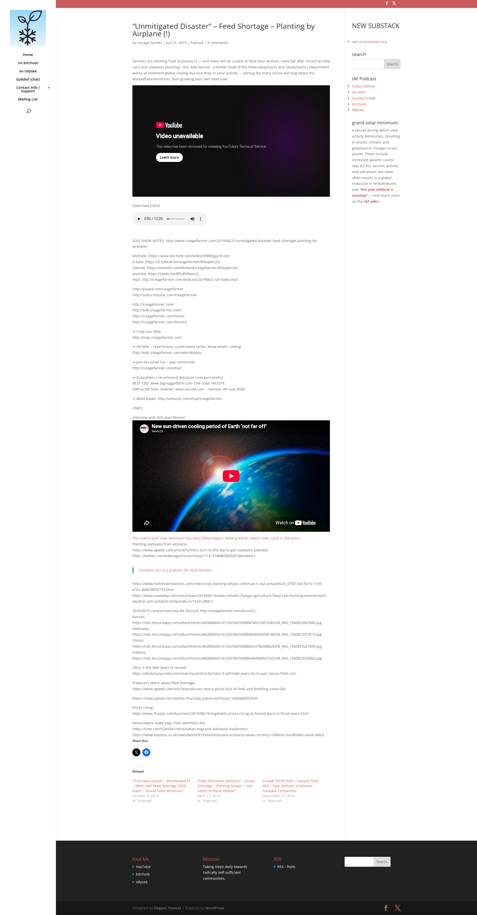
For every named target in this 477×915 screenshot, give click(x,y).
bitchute (359, 104)
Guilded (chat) (28, 80)
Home (28, 55)
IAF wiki (371, 201)
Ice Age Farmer (149, 42)
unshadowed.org (373, 41)
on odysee (28, 71)
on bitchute (28, 63)
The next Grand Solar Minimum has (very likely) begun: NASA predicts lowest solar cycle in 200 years (216, 538)
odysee (358, 109)
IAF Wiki (358, 92)
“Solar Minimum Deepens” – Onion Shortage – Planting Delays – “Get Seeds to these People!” (226, 785)
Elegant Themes (167, 908)
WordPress (214, 908)
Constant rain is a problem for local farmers (175, 570)
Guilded (358, 98)
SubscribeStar (363, 86)
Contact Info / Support (28, 89)
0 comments (217, 42)
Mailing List (28, 99)
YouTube (143, 866)
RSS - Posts (286, 866)
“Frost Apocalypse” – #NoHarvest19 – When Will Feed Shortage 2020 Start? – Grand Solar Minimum (161, 785)
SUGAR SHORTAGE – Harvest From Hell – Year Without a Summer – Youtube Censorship (291, 785)
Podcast (197, 42)
